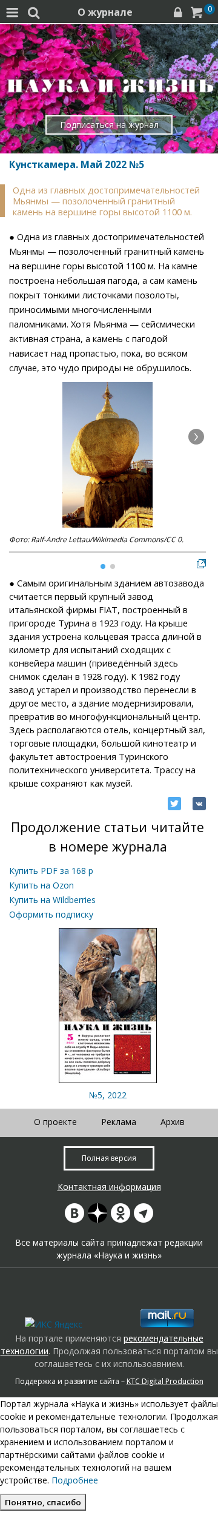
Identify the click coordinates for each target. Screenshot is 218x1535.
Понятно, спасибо (43, 1502)
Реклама (118, 1121)
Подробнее (74, 1480)
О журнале (105, 12)
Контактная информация (109, 1186)
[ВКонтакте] (199, 803)
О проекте (55, 1121)
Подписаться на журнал (109, 124)
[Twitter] (174, 803)
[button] (196, 436)
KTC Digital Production (165, 1381)
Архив (172, 1121)
